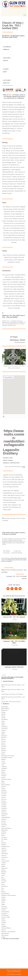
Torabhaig (3, 922)
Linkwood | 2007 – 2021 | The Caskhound (14, 617)
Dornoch (3, 783)
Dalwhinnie (3, 775)
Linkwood (3, 855)
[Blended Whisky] (5, 708)
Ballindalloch (4, 735)
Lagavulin (3, 848)
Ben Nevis (3, 741)
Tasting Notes (6, 552)
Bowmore (3, 752)
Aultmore (3, 732)
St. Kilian (3, 897)
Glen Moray (3, 795)
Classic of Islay (13, 558)
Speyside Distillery (5, 893)
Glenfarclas (3, 812)
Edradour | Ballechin (5, 784)
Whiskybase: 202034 (17, 340)
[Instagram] (25, 12)
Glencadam (3, 806)
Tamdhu (3, 904)
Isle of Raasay (4, 839)
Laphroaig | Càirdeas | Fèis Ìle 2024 (14, 667)
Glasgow (3, 788)
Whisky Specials (4, 935)
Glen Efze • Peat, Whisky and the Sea (13, 970)
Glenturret (3, 826)
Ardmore (3, 723)
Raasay (2, 884)
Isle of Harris (4, 837)
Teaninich (3, 909)
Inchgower (3, 833)
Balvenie (3, 739)
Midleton (3, 870)
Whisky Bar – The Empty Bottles (8, 931)
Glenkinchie (4, 819)
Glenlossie (3, 821)
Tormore (3, 924)
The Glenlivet (4, 913)
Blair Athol (3, 750)
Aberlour (3, 715)
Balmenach (3, 737)
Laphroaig (3, 851)
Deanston (3, 777)
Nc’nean (3, 875)
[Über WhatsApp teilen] (16, 588)
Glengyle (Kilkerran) (5, 817)
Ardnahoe (3, 724)
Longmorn (3, 862)
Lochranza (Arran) (5, 861)
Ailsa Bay (3, 717)
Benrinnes (3, 744)
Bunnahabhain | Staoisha (6, 757)
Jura (2, 840)
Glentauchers (4, 824)
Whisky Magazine (5, 933)
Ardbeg (3, 721)
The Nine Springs (5, 915)
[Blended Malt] (4, 706)
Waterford (3, 929)
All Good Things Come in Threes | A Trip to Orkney (12, 694)
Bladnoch (3, 748)
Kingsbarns (3, 844)
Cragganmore (4, 766)
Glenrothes (3, 822)
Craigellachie (4, 768)
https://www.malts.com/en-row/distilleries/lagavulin (14, 438)
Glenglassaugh (4, 813)
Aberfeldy (3, 714)
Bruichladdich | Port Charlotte (7, 755)
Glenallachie (4, 802)
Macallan (3, 864)
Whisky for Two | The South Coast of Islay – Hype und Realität (13, 316)
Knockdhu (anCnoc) (5, 846)
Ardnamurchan (4, 726)
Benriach (3, 743)
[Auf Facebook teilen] (7, 588)
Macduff (3, 866)
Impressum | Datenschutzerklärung (14, 971)
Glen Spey (3, 801)
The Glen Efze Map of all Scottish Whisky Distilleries (12, 678)
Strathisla (3, 899)
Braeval (3, 754)
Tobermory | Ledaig (5, 917)
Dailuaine (3, 770)
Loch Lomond (4, 857)
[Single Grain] (4, 710)
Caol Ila (3, 761)
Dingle (2, 781)
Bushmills (3, 759)
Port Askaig (3, 880)
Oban (2, 877)
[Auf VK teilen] (20, 588)
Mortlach (3, 873)
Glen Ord (3, 797)
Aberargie (3, 712)
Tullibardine (4, 926)
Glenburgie (3, 804)
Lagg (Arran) (4, 850)
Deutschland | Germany (6, 779)
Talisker (3, 902)
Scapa (2, 888)
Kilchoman (3, 842)
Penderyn (3, 879)
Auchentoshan (4, 728)
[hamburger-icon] (25, 15)
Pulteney (3, 882)
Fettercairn (3, 786)
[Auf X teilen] (12, 588)
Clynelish (3, 763)
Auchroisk (3, 730)
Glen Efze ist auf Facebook (11, 938)
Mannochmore (4, 868)
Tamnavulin (3, 906)
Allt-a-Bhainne (4, 719)
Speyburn (3, 891)
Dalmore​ (3, 772)
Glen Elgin (3, 790)
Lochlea (3, 859)
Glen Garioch (4, 792)
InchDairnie (3, 832)
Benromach (3, 746)
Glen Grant (3, 793)
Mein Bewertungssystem (20, 342)
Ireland (2, 835)
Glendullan (3, 810)
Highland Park (4, 830)
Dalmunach (3, 773)
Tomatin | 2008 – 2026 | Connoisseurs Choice (11, 701)
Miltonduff (3, 871)
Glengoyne (3, 815)
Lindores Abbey (4, 853)
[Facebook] (22, 12)
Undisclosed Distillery (17, 552)
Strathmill (3, 900)
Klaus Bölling (6, 551)
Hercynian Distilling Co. (6, 828)
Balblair (3, 734)
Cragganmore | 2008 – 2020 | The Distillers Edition (14, 642)
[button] (3, 10)
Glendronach (4, 808)
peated (13, 559)
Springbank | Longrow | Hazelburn (8, 895)
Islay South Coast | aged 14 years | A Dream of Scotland (13, 533)
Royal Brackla (4, 886)
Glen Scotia (3, 799)
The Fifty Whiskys (5, 911)
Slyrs (2, 889)
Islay (19, 558)
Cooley (3, 764)
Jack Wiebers (8, 559)
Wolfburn (3, 937)
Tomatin (3, 918)
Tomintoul (3, 920)
